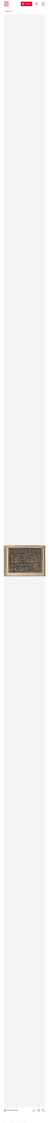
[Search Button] (37, 4)
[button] (24, 561)
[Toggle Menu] (43, 4)
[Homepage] (6, 4)
